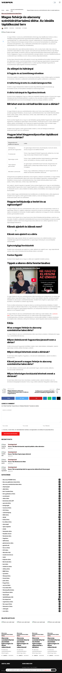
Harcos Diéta (31, 547)
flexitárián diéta (31, 536)
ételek (31, 529)
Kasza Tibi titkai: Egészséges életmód (19, 454)
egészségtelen (31, 526)
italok (31, 557)
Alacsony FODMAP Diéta (31, 479)
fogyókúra (31, 538)
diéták (7, 10)
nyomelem (31, 573)
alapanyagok (31, 486)
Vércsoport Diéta (31, 604)
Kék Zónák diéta (31, 561)
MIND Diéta (31, 571)
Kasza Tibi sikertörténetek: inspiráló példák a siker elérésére (26, 446)
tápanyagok (31, 594)
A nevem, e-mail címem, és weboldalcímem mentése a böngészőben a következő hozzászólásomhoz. (28, 429)
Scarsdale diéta (31, 587)
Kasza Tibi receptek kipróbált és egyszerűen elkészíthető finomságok (29, 469)
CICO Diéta (31, 510)
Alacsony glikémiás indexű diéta (31, 482)
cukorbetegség (31, 512)
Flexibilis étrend (31, 533)
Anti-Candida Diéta (31, 491)
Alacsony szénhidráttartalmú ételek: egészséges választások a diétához (38, 642)
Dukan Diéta (31, 519)
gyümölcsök (31, 545)
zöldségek (31, 608)
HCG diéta (31, 550)
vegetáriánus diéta (31, 601)
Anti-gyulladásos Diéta (31, 493)
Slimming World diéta (31, 590)
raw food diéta (31, 585)
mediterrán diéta (31, 566)
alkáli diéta (31, 489)
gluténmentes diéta (31, 543)
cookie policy (47, 670)
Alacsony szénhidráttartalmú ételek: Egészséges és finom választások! (23, 642)
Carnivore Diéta (31, 507)
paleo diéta (31, 580)
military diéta (31, 569)
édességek (31, 524)
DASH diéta (31, 515)
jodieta (6, 28)
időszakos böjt (31, 552)
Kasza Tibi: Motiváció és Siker (17, 461)
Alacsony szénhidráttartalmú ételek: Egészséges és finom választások (8, 642)
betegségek (31, 505)
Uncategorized (31, 599)
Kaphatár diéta (31, 559)
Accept (53, 670)
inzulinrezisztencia (31, 554)
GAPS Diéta (31, 540)
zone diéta (31, 611)
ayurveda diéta (31, 503)
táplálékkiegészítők (31, 597)
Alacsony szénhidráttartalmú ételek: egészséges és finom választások (53, 642)
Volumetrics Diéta (31, 606)
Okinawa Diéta (31, 576)
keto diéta (31, 564)
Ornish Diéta (31, 578)
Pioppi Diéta (31, 583)
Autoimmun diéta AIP (31, 500)
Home (3, 10)
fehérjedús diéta (31, 531)
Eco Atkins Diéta (31, 522)
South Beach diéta (31, 592)
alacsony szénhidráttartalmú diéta (31, 484)
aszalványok (31, 496)
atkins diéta (31, 498)
